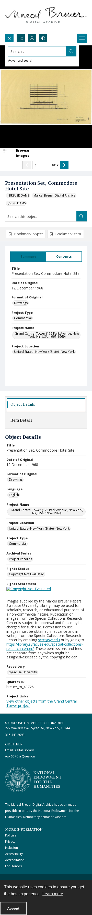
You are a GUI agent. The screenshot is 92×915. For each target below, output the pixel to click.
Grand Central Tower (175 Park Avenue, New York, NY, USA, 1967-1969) (47, 335)
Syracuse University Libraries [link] (34, 723)
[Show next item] (64, 165)
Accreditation (15, 860)
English (14, 495)
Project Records (20, 559)
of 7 (55, 164)
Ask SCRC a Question (20, 756)
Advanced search (20, 60)
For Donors (13, 866)
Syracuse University (23, 672)
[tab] (28, 256)
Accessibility (14, 854)
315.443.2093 (15, 735)
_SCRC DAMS (17, 203)
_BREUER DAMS (18, 195)
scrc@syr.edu (49, 639)
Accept (13, 908)
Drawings (21, 303)
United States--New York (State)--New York (44, 351)
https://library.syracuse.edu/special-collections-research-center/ (44, 646)
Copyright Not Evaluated (26, 574)
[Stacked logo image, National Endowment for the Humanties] (33, 779)
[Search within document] (81, 216)
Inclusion (11, 847)
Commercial (23, 318)
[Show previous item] (26, 165)
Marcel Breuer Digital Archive (54, 195)
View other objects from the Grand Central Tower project (41, 703)
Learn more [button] (52, 894)
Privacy (10, 841)
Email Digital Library (19, 750)
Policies (10, 835)
